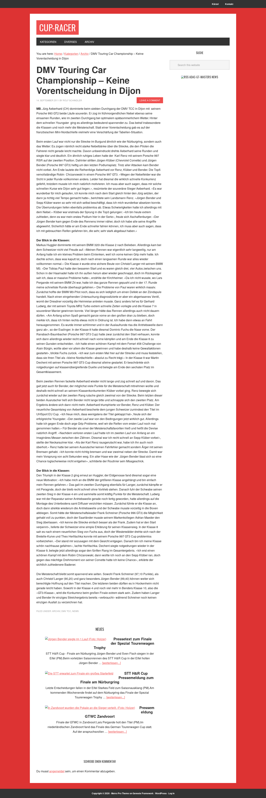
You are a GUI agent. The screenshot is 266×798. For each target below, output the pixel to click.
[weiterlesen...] (111, 663)
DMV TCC (66, 611)
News (75, 611)
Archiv (56, 611)
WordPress (161, 793)
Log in (171, 793)
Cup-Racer (57, 27)
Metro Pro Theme (120, 793)
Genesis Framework (143, 793)
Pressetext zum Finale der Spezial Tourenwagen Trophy (124, 643)
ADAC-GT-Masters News (203, 77)
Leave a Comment (150, 100)
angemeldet (56, 771)
